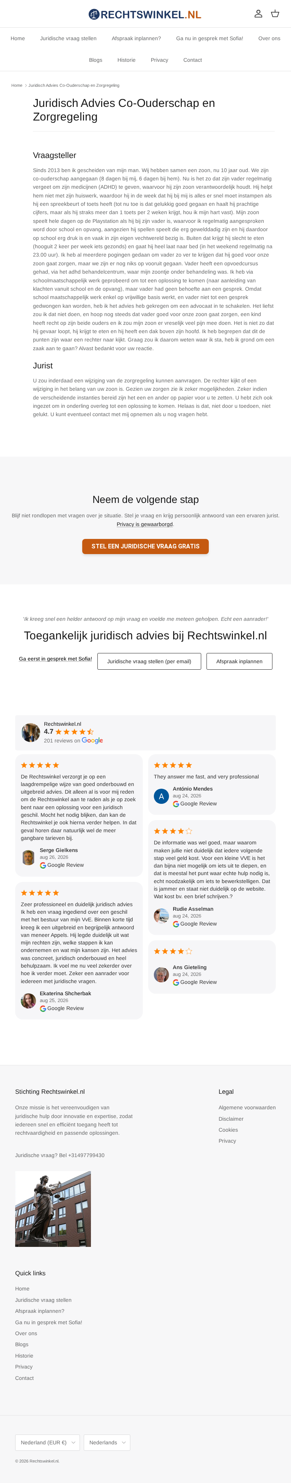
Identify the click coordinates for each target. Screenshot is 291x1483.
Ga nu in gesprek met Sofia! (209, 38)
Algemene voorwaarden (247, 1107)
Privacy (159, 60)
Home (18, 38)
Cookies (228, 1130)
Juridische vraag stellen (68, 38)
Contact (192, 60)
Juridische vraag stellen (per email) (149, 661)
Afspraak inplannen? (136, 38)
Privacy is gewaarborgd (145, 524)
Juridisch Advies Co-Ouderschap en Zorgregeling (73, 85)
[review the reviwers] (43, 865)
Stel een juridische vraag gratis (145, 546)
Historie (126, 60)
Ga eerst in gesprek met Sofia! (55, 659)
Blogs (95, 60)
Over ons (269, 38)
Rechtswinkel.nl (44, 1461)
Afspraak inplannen (239, 661)
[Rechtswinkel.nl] (145, 14)
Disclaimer (231, 1119)
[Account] (257, 13)
